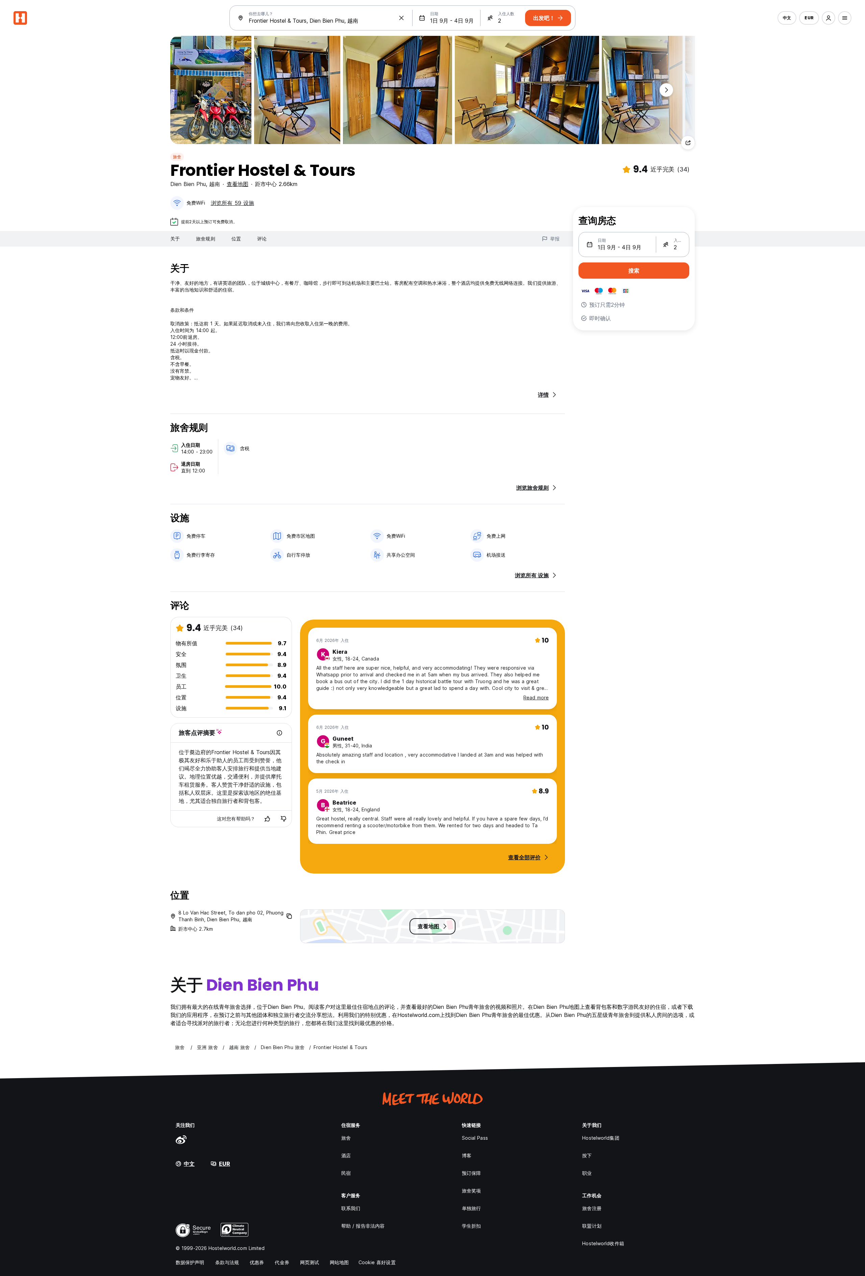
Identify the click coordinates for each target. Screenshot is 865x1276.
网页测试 (309, 1262)
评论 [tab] (262, 238)
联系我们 (350, 1208)
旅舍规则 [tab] (205, 238)
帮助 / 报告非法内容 (363, 1226)
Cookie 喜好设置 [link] (377, 1262)
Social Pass (475, 1138)
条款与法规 (227, 1262)
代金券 (282, 1262)
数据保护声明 (190, 1262)
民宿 (346, 1173)
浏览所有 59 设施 (232, 203)
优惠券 (257, 1262)
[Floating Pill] (666, 90)
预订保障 (471, 1173)
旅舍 (177, 156)
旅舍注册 (591, 1208)
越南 (214, 184)
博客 (466, 1155)
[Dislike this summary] (283, 819)
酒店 (346, 1155)
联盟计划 (591, 1226)
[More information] (279, 733)
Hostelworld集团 (600, 1138)
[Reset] (401, 18)
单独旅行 (471, 1208)
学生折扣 (471, 1226)
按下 (587, 1155)
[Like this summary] (267, 819)
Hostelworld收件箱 (603, 1243)
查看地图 (237, 184)
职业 (587, 1173)
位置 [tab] (236, 238)
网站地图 (339, 1262)
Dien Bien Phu (188, 184)
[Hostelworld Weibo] (181, 1139)
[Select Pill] (828, 18)
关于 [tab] (175, 238)
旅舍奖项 (471, 1190)
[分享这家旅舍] (688, 142)
